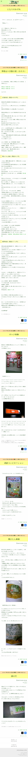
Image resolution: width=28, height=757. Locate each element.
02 (24, 54)
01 (26, 54)
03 (26, 446)
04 (26, 522)
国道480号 (10, 150)
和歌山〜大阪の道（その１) (8, 86)
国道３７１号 (11, 289)
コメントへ (24, 60)
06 (26, 659)
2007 (21, 54)
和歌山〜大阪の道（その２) (8, 88)
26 (26, 730)
